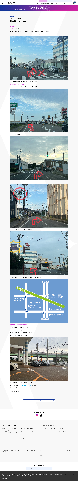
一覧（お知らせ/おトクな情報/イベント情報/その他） (7, 451)
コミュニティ (17, 448)
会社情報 (49, 0)
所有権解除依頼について (60, 0)
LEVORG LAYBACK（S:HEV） (25, 428)
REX (21, 441)
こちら (20, 391)
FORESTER (22, 434)
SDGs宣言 (41, 453)
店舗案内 (3, 423)
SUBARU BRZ (23, 435)
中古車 (41, 423)
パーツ (60, 429)
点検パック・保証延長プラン (63, 431)
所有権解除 (67, 448)
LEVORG (22, 425)
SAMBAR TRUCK (32, 435)
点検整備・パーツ (62, 423)
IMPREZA (22, 431)
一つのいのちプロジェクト (43, 0)
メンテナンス (61, 428)
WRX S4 (22, 429)
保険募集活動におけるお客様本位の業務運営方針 (45, 455)
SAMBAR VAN (32, 434)
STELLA (31, 425)
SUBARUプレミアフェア (26, 385)
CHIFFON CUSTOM (32, 429)
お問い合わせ (68, 0)
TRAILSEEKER (23, 438)
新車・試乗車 (23, 423)
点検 (59, 425)
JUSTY (22, 439)
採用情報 (54, 0)
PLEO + (31, 432)
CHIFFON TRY (32, 431)
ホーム (11, 9)
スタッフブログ (15, 9)
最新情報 (3, 448)
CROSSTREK (23, 432)
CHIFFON (31, 428)
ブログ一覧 (39, 400)
